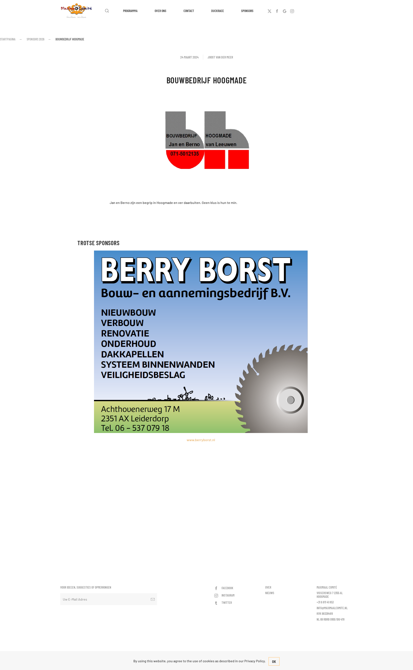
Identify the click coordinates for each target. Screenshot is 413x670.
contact (230, 302)
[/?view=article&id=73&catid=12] (206, 263)
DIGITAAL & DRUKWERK (284, 360)
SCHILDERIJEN (202, 293)
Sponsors (247, 11)
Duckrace (217, 11)
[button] (107, 10)
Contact (188, 11)
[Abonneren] (152, 599)
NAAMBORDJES (246, 346)
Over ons (160, 11)
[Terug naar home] (77, 10)
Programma (130, 11)
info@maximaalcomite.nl (332, 608)
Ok (274, 661)
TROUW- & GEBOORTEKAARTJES (177, 331)
